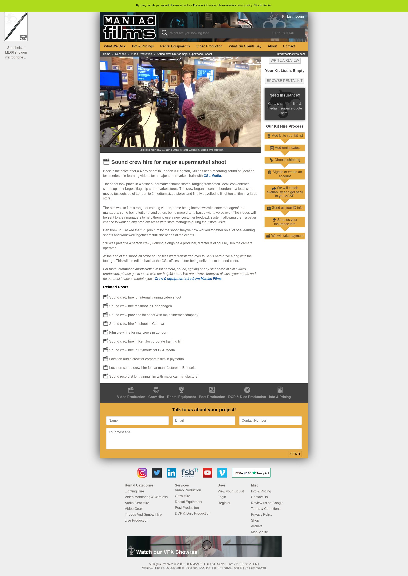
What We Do (115, 46)
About (272, 46)
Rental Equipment (175, 46)
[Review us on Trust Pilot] (251, 476)
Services (120, 53)
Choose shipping (287, 160)
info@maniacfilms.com (291, 53)
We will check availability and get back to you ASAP (285, 192)
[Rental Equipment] (181, 385)
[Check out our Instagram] (142, 476)
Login (299, 16)
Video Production (209, 46)
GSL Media (212, 176)
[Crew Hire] (156, 385)
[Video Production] (131, 385)
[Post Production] (212, 385)
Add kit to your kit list (287, 135)
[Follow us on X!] (157, 476)
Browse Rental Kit (285, 80)
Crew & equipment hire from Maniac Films (188, 278)
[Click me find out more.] (204, 556)
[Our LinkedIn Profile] (171, 476)
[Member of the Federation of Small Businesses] (189, 476)
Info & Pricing (143, 46)
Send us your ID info (287, 207)
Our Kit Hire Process (284, 126)
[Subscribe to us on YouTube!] (207, 476)
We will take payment (287, 236)
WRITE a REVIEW (285, 60)
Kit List (287, 16)
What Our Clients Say (245, 46)
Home (106, 53)
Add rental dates (287, 147)
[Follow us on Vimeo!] (222, 476)
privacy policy (244, 5)
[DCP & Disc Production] (247, 385)
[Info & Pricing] (280, 385)
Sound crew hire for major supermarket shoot (184, 53)
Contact (289, 46)
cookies (187, 5)
